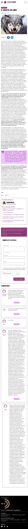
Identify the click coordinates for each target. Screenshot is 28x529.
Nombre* (5, 255)
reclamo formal (18, 83)
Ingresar (25, 2)
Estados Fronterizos (13, 188)
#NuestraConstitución (6, 514)
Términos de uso (4, 519)
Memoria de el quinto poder (18, 514)
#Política (4, 7)
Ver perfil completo (11, 204)
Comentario (6, 245)
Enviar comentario (19, 279)
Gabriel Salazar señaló (9, 171)
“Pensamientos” (4, 138)
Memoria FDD (4, 516)
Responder (16, 302)
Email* (4, 261)
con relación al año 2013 (15, 115)
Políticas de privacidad (15, 519)
